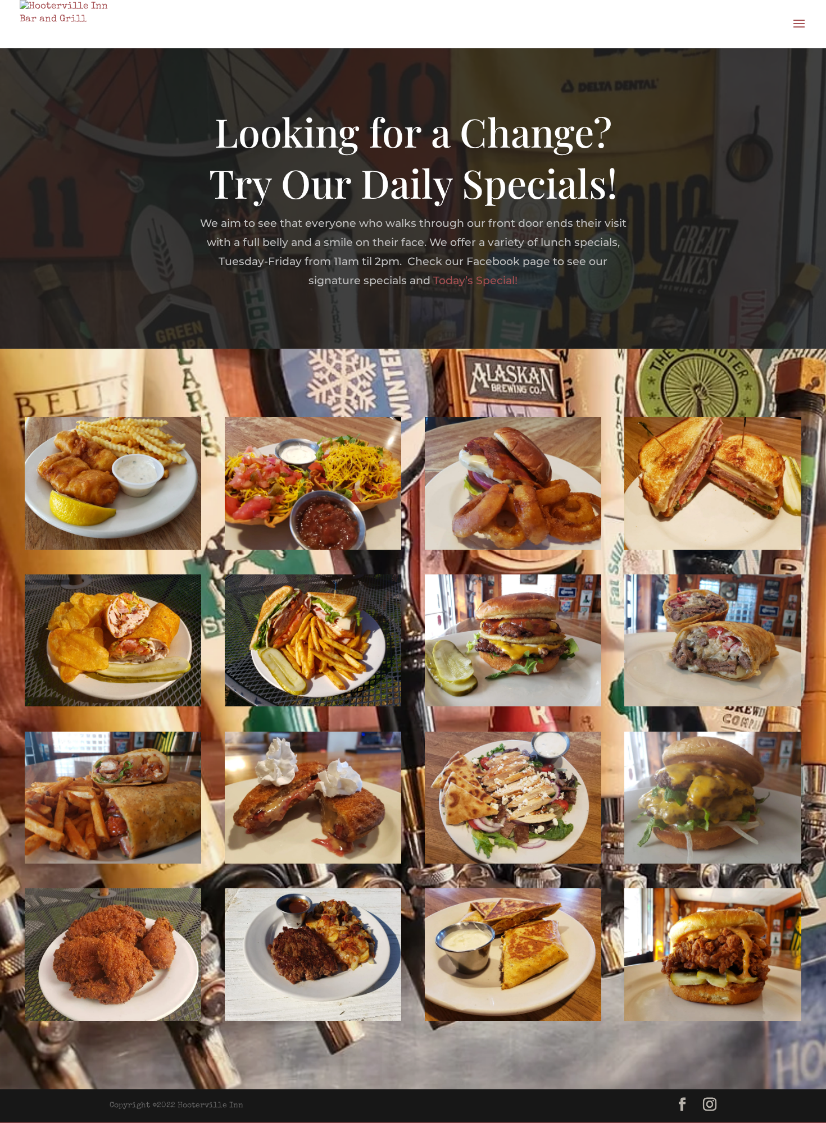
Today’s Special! (475, 280)
